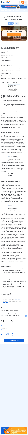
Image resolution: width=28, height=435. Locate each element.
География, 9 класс (20, 10)
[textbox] (14, 181)
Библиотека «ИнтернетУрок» (8, 10)
